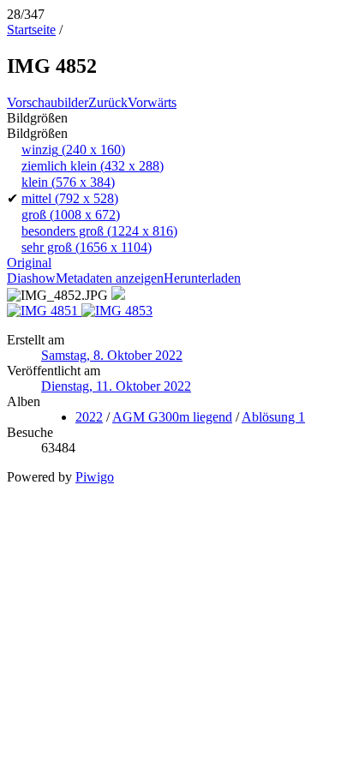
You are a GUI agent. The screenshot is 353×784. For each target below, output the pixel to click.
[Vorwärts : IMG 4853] (117, 310)
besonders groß (99, 231)
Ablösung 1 (273, 417)
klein (68, 182)
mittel (69, 198)
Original (29, 262)
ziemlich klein (92, 166)
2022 (89, 417)
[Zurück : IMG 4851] (44, 310)
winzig (73, 149)
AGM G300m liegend (172, 417)
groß (70, 214)
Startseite (31, 29)
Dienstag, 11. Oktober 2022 (116, 386)
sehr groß (86, 247)
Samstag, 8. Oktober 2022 (111, 355)
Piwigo (94, 477)
